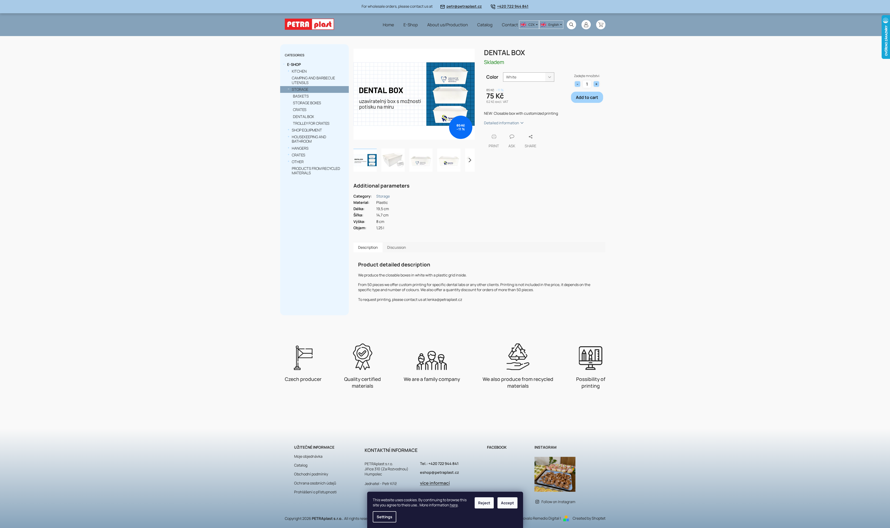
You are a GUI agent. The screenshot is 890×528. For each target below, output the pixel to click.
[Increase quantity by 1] (596, 84)
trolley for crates (311, 123)
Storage (300, 89)
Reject (484, 502)
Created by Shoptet (589, 518)
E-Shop (294, 64)
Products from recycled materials (316, 170)
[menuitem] (388, 24)
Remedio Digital (546, 518)
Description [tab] (368, 247)
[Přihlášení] (586, 24)
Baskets (301, 96)
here (454, 505)
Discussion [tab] (396, 247)
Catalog (300, 465)
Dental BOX (303, 116)
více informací (435, 483)
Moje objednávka (308, 456)
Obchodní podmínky (311, 474)
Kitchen (299, 71)
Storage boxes (307, 102)
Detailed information (501, 122)
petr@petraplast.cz (464, 6)
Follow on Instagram (558, 501)
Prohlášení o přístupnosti (315, 491)
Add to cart (587, 97)
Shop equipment (307, 130)
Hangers (300, 148)
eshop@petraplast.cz (439, 472)
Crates (299, 109)
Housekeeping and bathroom (309, 139)
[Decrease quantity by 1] (577, 84)
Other (298, 161)
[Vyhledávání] (571, 24)
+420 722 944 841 (512, 6)
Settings (384, 516)
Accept (507, 502)
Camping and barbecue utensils (313, 80)
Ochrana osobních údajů (315, 483)
